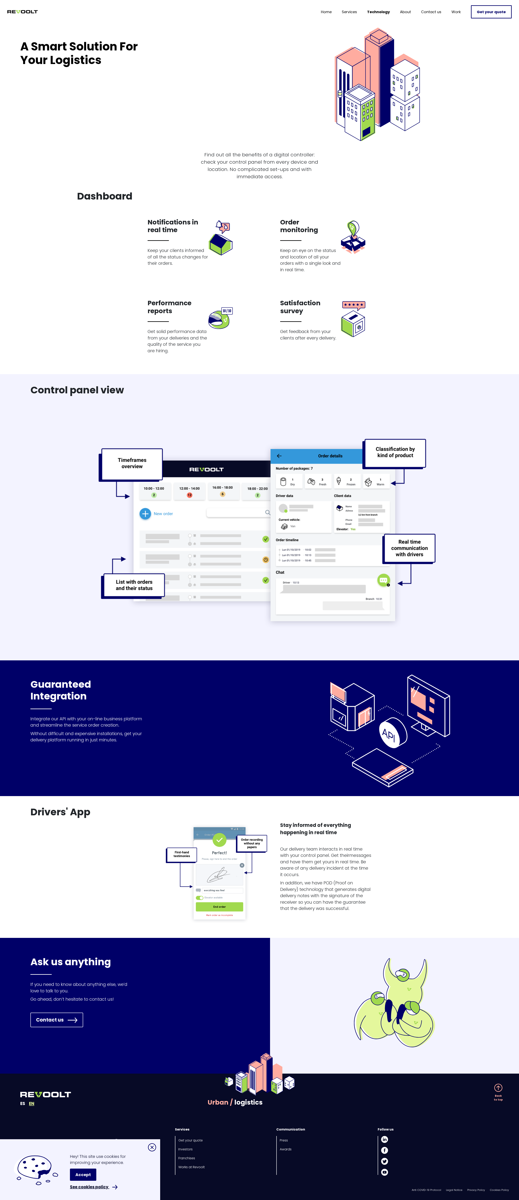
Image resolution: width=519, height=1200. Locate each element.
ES (22, 1103)
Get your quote (491, 11)
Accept (83, 1175)
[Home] (22, 9)
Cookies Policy (499, 1190)
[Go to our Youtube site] (384, 1172)
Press (284, 1140)
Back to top (498, 1097)
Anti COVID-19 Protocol (426, 1190)
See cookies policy (89, 1187)
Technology (378, 11)
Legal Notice (454, 1190)
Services (349, 11)
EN (31, 1103)
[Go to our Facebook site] (384, 1150)
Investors (185, 1149)
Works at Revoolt (191, 1167)
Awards (286, 1149)
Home (326, 11)
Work (456, 11)
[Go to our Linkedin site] (384, 1140)
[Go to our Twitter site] (384, 1161)
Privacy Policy (476, 1190)
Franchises (186, 1158)
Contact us (431, 11)
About (405, 11)
